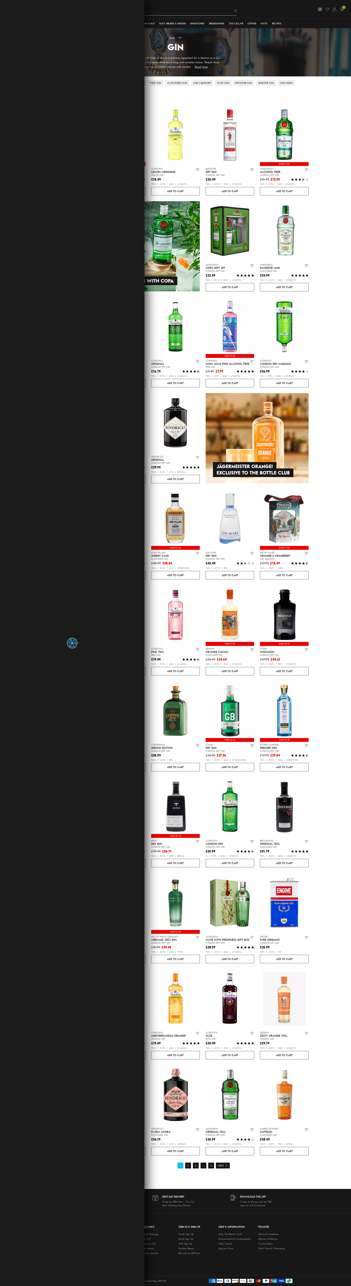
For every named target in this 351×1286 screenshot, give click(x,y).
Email (89, 628)
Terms (99, 640)
